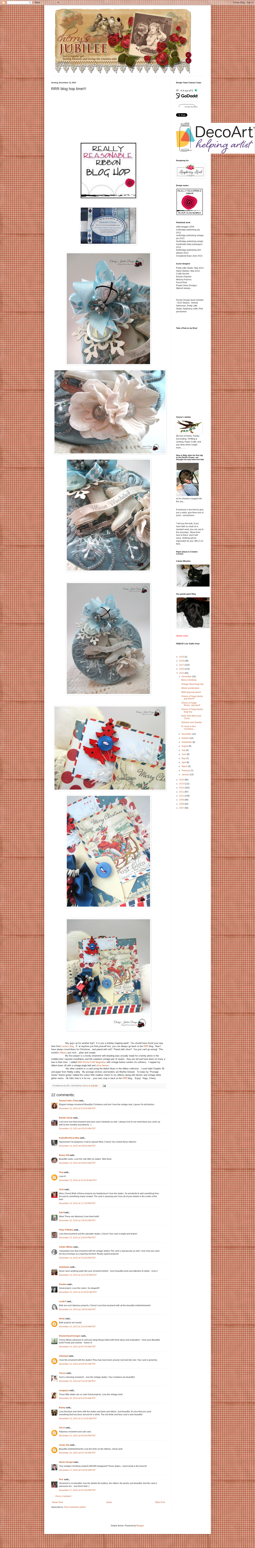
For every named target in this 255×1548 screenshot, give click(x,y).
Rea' (61, 1479)
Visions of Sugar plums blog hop (192, 710)
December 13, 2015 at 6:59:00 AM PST (77, 1146)
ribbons (63, 1052)
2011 (182, 792)
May (184, 758)
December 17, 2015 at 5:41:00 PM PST (77, 1490)
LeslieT (62, 1301)
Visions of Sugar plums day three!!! (192, 697)
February (186, 770)
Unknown (63, 1356)
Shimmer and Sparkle (191, 722)
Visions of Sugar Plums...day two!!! (190, 704)
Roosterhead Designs (69, 1336)
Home (109, 1502)
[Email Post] (104, 1086)
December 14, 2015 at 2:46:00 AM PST (77, 1309)
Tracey (62, 1373)
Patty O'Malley (66, 1230)
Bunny (62, 1407)
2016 (182, 669)
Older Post (160, 1502)
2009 (182, 800)
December (187, 676)
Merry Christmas (189, 680)
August (185, 746)
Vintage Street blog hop (192, 684)
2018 (182, 661)
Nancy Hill (64, 1155)
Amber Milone (66, 1247)
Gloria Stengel (66, 1462)
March (185, 766)
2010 (182, 796)
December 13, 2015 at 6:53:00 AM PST (77, 1128)
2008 (182, 804)
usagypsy (64, 1390)
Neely (62, 1318)
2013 (182, 783)
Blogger (140, 1525)
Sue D (62, 1427)
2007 (182, 808)
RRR (146, 1046)
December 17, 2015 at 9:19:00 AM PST (77, 1470)
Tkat (61, 1172)
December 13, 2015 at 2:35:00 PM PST (77, 1220)
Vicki (61, 1189)
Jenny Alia (64, 1445)
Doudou (63, 1284)
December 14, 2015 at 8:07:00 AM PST (77, 1346)
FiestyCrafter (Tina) (68, 1100)
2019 (182, 657)
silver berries (102, 1065)
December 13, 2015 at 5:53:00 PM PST (77, 1258)
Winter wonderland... (191, 688)
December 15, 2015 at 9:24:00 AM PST (77, 1398)
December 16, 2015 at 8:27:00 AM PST (77, 1453)
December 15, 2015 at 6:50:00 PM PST (77, 1435)
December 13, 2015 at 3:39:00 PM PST (77, 1237)
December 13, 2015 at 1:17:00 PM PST (77, 1203)
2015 (182, 673)
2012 (182, 787)
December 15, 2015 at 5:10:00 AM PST (77, 1381)
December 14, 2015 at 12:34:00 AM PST (78, 1292)
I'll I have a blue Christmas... (188, 727)
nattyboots (64, 1267)
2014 (182, 780)
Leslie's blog (67, 1046)
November (187, 734)
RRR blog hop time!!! (191, 692)
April (61, 1212)
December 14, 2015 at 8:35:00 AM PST (77, 1364)
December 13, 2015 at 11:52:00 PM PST (78, 1275)
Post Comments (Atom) (75, 1507)
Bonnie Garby (66, 1118)
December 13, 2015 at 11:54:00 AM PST (78, 1180)
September (187, 742)
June (184, 754)
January (186, 774)
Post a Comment (63, 1496)
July (184, 750)
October (186, 738)
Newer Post (57, 1502)
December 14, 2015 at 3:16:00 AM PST (77, 1326)
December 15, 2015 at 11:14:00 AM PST (78, 1418)
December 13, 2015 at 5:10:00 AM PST (77, 1108)
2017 (182, 665)
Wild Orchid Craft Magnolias (92, 1062)
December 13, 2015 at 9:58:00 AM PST (77, 1163)
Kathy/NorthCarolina (69, 1138)
